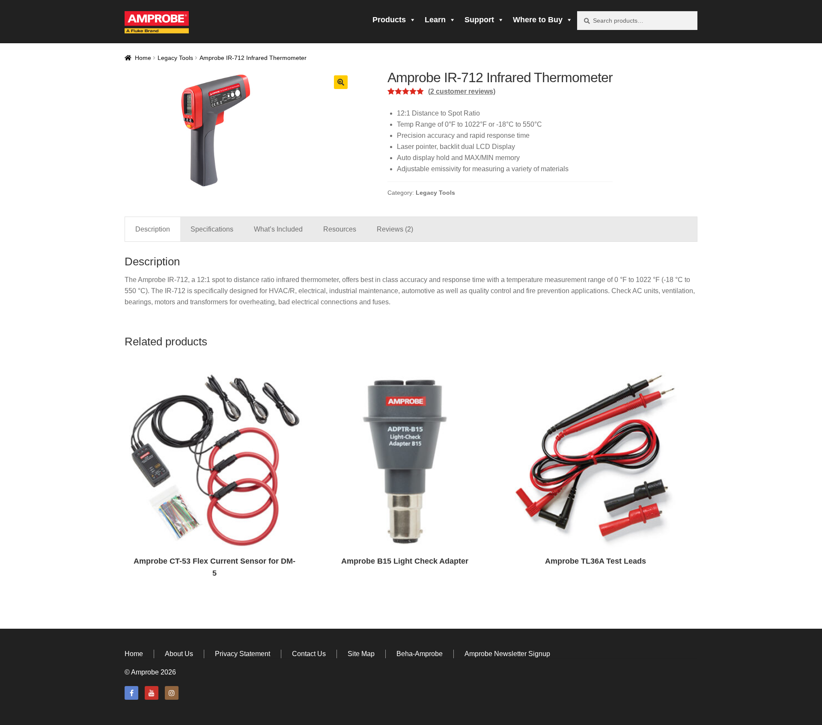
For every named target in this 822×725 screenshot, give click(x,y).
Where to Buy (538, 19)
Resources (339, 229)
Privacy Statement (242, 653)
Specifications (212, 229)
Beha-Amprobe (419, 653)
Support (479, 19)
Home (143, 57)
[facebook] (131, 693)
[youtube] (151, 693)
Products (389, 19)
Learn (435, 19)
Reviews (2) (395, 229)
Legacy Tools (175, 57)
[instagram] (172, 693)
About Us (179, 653)
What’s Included (278, 229)
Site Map (361, 653)
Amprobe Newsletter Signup (507, 653)
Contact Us (309, 653)
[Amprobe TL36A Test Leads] (595, 461)
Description (152, 229)
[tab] (152, 229)
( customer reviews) (461, 91)
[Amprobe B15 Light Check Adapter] (405, 461)
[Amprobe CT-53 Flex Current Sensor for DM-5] (214, 461)
